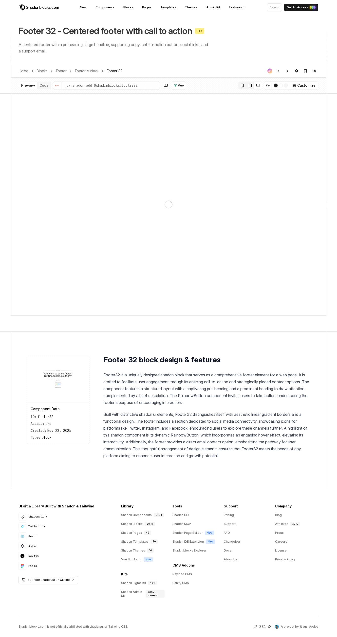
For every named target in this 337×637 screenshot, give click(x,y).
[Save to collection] (305, 71)
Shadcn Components (136, 515)
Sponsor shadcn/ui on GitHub (49, 580)
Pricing (229, 515)
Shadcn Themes (133, 550)
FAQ (227, 533)
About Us (230, 559)
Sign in (274, 7)
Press (279, 533)
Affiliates (281, 524)
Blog (278, 515)
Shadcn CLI (180, 515)
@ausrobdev (309, 626)
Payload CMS (182, 574)
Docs (227, 550)
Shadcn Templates (135, 541)
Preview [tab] (28, 85)
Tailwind (35, 526)
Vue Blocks (129, 559)
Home (23, 71)
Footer (61, 71)
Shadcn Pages (131, 533)
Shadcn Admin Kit (131, 594)
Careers (281, 541)
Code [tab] (44, 85)
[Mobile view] (242, 85)
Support (230, 524)
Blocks (128, 7)
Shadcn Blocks (132, 524)
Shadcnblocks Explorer (189, 550)
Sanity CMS (180, 583)
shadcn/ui (36, 516)
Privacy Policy (285, 559)
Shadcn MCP (181, 524)
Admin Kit (213, 7)
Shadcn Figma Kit (133, 583)
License (281, 550)
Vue (181, 85)
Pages (146, 7)
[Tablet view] (250, 85)
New (83, 7)
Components (104, 7)
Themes (191, 7)
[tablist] (35, 85)
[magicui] (270, 71)
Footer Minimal (86, 71)
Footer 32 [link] (114, 71)
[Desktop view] (258, 85)
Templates (168, 7)
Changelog (232, 541)
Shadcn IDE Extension (188, 541)
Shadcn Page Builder (187, 533)
